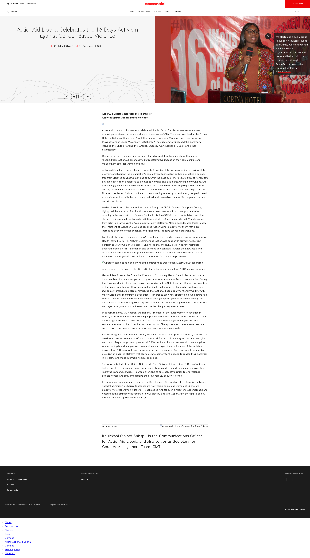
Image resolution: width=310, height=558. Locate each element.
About (131, 11)
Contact (177, 11)
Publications (144, 11)
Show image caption (268, 36)
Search (14, 11)
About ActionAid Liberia (17, 479)
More (296, 11)
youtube (300, 479)
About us (85, 479)
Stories (157, 11)
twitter (294, 479)
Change (302, 510)
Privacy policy (13, 490)
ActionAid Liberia (155, 3)
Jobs (167, 11)
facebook (289, 479)
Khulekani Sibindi (63, 46)
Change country (31, 4)
